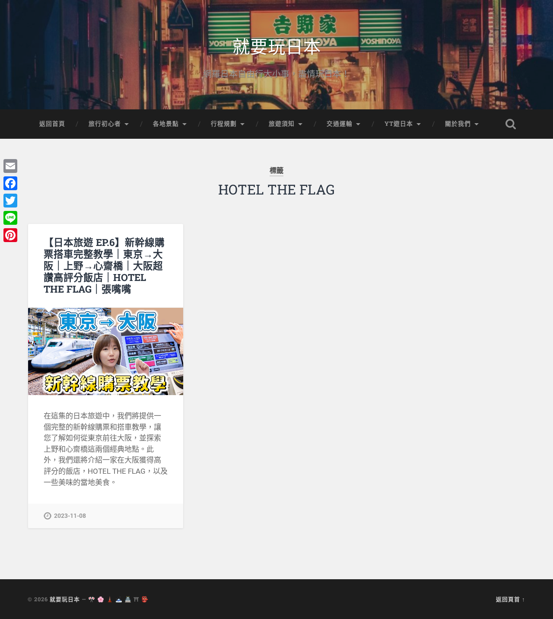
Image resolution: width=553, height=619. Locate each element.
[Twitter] (10, 200)
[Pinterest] (10, 235)
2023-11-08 (70, 516)
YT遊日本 (399, 124)
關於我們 (458, 124)
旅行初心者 (105, 124)
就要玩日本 (276, 45)
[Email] (10, 166)
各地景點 (166, 124)
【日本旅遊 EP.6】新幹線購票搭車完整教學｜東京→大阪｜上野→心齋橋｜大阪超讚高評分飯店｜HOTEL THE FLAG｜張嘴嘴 (104, 265)
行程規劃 (224, 124)
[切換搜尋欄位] (510, 124)
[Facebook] (10, 183)
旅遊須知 (282, 124)
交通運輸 (340, 124)
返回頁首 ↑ (510, 599)
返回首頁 (52, 124)
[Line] (10, 218)
